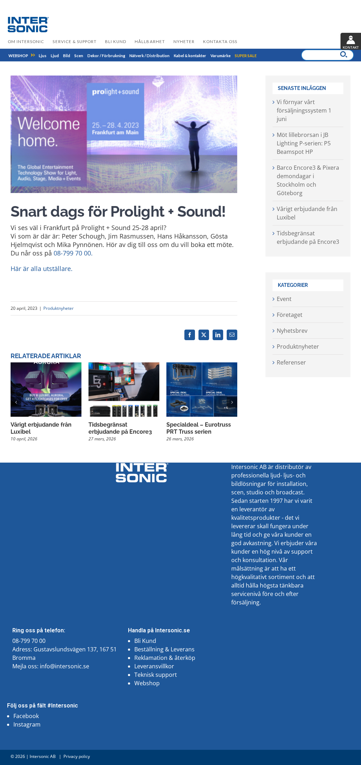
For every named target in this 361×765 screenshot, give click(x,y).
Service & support (75, 41)
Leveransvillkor (154, 666)
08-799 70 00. (73, 253)
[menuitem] (18, 55)
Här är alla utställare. (42, 268)
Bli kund (115, 41)
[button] (16, 402)
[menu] (132, 55)
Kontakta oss (220, 41)
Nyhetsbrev (292, 331)
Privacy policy (76, 756)
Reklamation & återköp (164, 658)
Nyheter (184, 41)
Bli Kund (145, 641)
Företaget (289, 315)
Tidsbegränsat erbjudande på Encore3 (120, 428)
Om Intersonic (26, 41)
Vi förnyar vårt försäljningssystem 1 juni (304, 110)
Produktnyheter (58, 308)
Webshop (147, 683)
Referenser (291, 362)
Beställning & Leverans (164, 649)
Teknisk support (155, 675)
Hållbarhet (150, 41)
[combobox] (327, 55)
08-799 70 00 (28, 641)
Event (284, 299)
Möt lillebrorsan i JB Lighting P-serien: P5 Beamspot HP (304, 143)
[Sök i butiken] (343, 54)
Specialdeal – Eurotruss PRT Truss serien (198, 428)
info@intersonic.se (64, 666)
